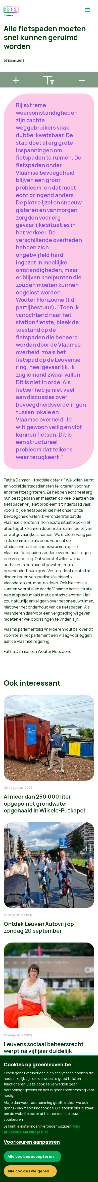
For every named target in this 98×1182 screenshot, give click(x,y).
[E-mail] (8, 70)
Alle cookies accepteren (31, 1156)
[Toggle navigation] (87, 12)
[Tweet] (8, 55)
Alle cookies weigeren (28, 1171)
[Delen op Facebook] (8, 41)
